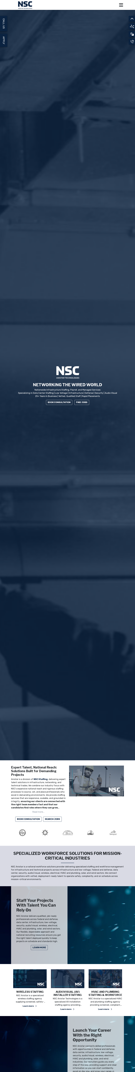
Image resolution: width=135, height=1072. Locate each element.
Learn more (28, 1009)
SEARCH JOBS (52, 819)
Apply (3, 40)
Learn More (39, 947)
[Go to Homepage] (25, 5)
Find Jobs (81, 402)
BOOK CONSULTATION (28, 819)
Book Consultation (59, 402)
